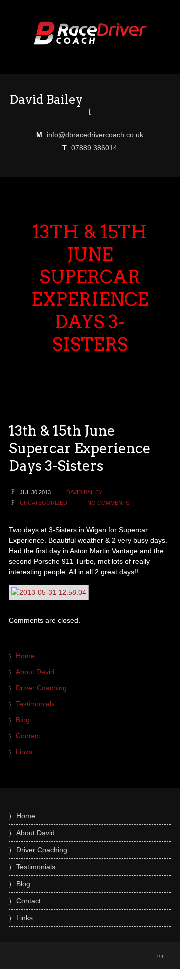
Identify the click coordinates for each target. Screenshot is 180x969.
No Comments (109, 503)
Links (24, 752)
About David (35, 672)
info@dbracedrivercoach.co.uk (95, 135)
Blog (23, 720)
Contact (28, 736)
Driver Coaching (41, 688)
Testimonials (35, 704)
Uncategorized (44, 503)
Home (25, 656)
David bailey (84, 492)
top (164, 955)
